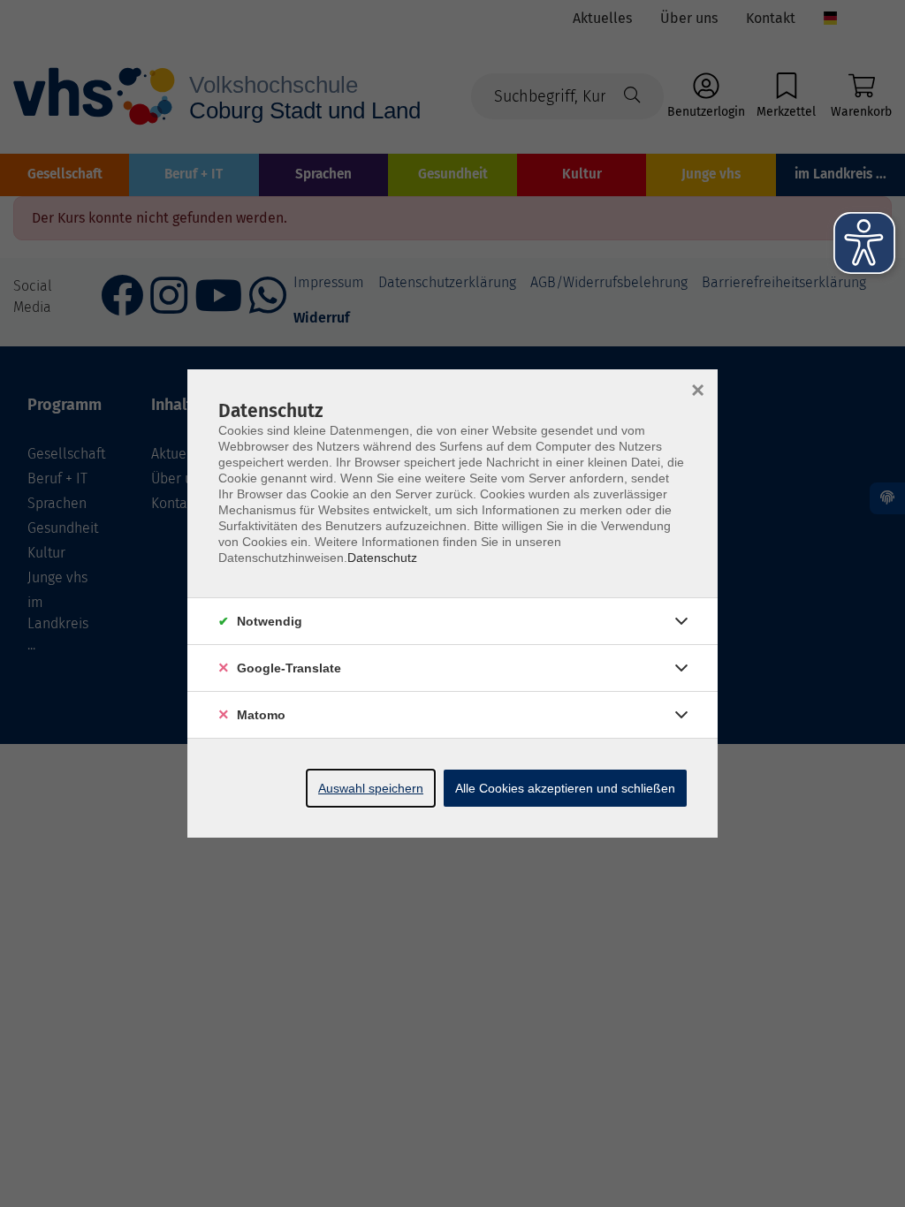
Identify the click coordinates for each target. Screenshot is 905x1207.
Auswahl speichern (370, 788)
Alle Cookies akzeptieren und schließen (565, 788)
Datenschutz (382, 557)
